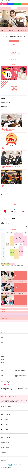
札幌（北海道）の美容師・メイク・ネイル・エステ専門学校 (5, 0)
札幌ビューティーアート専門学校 (14, 398)
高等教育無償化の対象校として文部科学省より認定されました (21, 376)
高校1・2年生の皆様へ (3, 345)
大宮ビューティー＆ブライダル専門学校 (5, 414)
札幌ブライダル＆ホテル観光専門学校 (5, 447)
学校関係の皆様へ (3, 362)
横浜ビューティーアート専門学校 (4, 424)
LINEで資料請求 (17, 4)
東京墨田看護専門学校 (3, 452)
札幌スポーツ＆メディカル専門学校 (5, 442)
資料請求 (10, 4)
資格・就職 (2, 337)
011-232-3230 (3, 382)
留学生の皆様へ (2, 353)
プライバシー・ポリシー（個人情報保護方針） (20, 370)
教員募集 (2, 375)
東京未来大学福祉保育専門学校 (4, 457)
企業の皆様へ (2, 365)
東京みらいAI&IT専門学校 (4, 460)
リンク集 (2, 370)
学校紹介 (2, 329)
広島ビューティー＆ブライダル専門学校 (5, 432)
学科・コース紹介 (3, 332)
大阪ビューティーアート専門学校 (4, 429)
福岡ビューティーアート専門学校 (4, 434)
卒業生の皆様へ (2, 356)
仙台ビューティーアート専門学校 (4, 411)
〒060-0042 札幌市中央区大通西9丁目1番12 (6, 381)
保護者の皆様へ (2, 359)
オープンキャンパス (3, 4)
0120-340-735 (7, 384)
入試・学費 (2, 334)
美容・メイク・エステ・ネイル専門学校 (5, 398)
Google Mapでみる (24, 387)
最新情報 (2, 342)
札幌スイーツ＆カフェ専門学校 (4, 450)
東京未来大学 (2, 455)
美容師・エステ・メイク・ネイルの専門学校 (6, 406)
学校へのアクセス (3, 367)
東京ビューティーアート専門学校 (4, 419)
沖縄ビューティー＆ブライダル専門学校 (5, 437)
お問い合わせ (16, 367)
